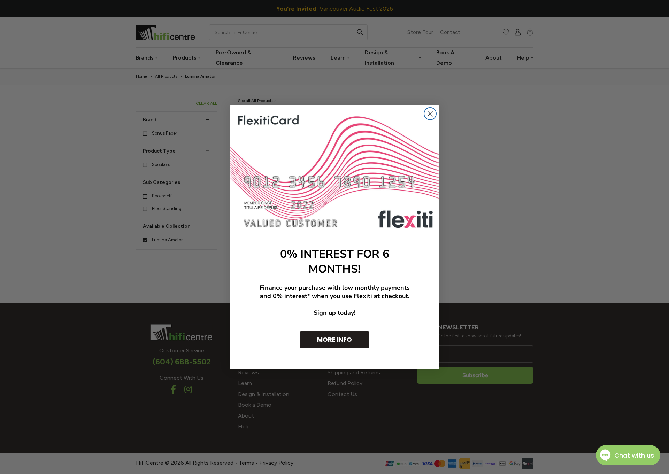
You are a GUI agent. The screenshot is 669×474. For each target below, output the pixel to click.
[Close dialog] (430, 114)
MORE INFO (334, 339)
